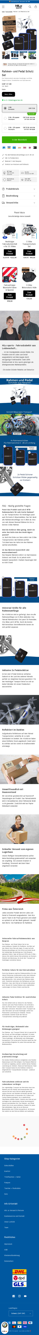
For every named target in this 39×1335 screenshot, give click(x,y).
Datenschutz (9, 1261)
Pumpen (7, 1182)
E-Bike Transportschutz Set (29, 244)
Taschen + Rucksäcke (12, 1188)
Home (3, 11)
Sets (6, 1194)
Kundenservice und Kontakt (14, 1216)
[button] (3, 7)
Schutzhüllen (9, 11)
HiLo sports (15, 1331)
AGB (6, 1249)
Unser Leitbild (9, 1222)
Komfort (7, 1171)
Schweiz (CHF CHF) (18, 1313)
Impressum (8, 1244)
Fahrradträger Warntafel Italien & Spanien (9, 287)
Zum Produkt (9, 252)
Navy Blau (8, 94)
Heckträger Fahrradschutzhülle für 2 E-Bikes (9, 244)
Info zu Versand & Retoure (14, 1210)
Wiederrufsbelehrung (12, 1255)
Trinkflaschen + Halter (12, 1177)
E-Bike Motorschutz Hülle (29, 286)
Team (6, 1227)
